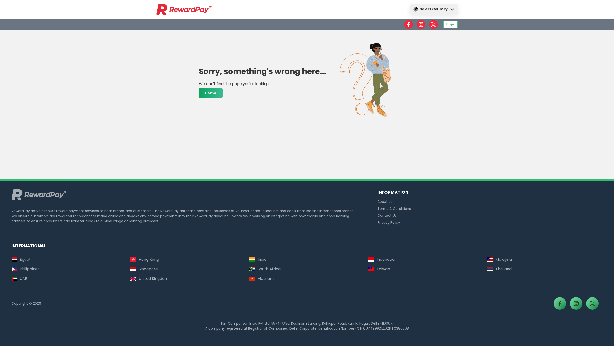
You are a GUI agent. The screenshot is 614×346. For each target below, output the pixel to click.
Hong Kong (149, 259)
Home (211, 93)
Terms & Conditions (394, 208)
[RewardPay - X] (433, 24)
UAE (23, 278)
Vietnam (266, 278)
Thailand (504, 269)
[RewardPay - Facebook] (408, 24)
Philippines (30, 269)
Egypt (25, 259)
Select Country (434, 9)
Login (450, 24)
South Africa (269, 269)
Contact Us (387, 215)
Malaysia (504, 259)
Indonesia (386, 259)
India (262, 259)
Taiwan (383, 269)
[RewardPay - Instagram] (421, 24)
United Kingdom (153, 278)
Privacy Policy (389, 222)
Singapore (148, 269)
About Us (385, 201)
